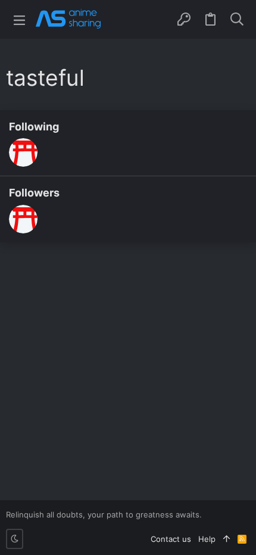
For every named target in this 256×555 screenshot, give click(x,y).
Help (207, 539)
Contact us (171, 539)
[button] (19, 19)
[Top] (226, 539)
